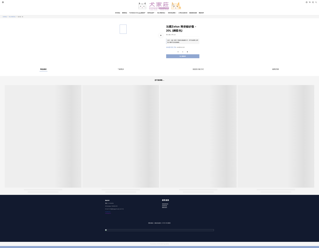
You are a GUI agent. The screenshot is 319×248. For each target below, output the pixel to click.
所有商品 (117, 13)
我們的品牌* (150, 13)
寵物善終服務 (193, 13)
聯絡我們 (201, 13)
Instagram (108, 213)
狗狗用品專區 (172, 13)
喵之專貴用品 (161, 13)
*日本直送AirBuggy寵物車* (137, 13)
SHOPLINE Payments (163, 244)
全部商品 (5, 16)
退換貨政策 (165, 204)
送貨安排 (164, 205)
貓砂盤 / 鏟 (20, 16)
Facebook (107, 211)
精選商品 (124, 13)
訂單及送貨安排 (183, 13)
